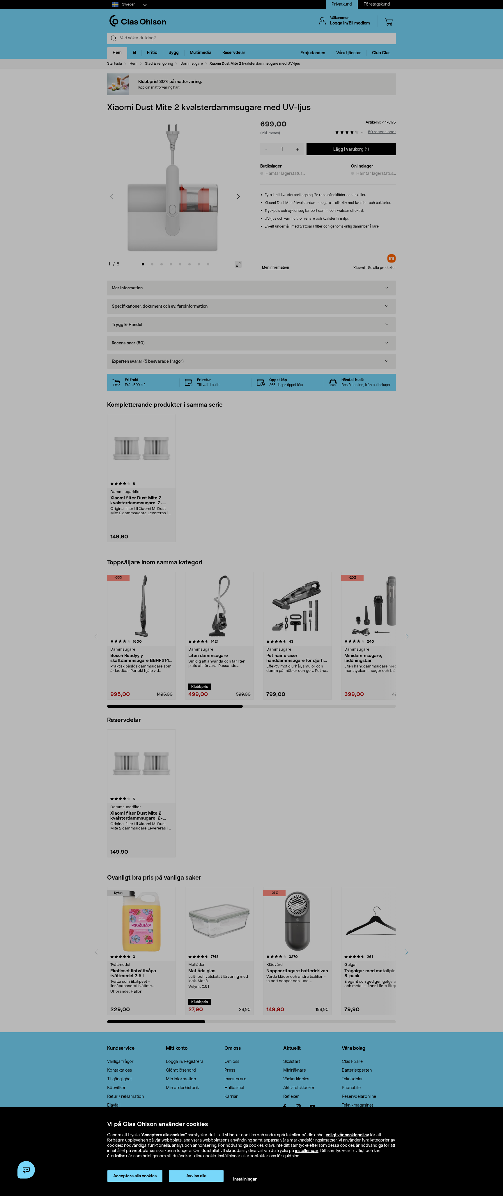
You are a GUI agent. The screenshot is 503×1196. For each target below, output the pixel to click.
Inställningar (245, 1179)
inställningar (306, 1151)
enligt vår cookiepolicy (347, 1135)
